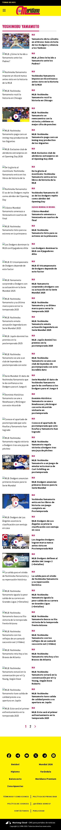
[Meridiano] (28, 10)
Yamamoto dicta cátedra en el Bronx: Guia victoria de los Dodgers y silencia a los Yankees (45, 43)
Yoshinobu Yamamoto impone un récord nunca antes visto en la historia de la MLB (45, 80)
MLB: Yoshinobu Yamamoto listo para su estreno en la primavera (44, 232)
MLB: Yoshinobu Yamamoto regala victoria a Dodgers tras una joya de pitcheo (44, 446)
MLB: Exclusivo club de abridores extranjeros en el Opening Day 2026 (45, 155)
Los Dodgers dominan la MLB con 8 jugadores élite (45, 251)
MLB (33, 34)
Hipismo (15, 771)
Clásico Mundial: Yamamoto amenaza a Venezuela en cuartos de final (45, 216)
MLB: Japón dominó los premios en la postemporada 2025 (44, 342)
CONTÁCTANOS (21, 811)
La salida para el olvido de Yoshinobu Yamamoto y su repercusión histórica (45, 580)
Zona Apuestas (15, 786)
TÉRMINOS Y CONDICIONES (16, 796)
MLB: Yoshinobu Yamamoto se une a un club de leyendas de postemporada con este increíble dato (45, 363)
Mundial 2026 (46, 764)
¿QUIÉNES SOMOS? (42, 804)
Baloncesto (15, 778)
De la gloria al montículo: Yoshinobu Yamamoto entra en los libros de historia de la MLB (44, 176)
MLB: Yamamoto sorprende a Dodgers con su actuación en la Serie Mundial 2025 (45, 288)
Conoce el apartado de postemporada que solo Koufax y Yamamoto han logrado (45, 427)
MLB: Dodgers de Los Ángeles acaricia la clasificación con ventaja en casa (45, 525)
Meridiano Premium (45, 778)
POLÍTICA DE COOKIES (18, 804)
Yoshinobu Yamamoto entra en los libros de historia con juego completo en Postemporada (43, 505)
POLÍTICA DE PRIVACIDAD (45, 796)
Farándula (45, 771)
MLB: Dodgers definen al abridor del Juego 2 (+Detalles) (45, 561)
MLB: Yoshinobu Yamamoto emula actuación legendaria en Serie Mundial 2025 (45, 325)
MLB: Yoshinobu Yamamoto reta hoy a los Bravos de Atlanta (45, 656)
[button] (4, 10)
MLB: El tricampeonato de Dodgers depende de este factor (44, 268)
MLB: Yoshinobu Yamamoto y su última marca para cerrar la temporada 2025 (44, 307)
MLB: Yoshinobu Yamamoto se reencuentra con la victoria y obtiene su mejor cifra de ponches (44, 118)
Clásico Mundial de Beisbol (43, 207)
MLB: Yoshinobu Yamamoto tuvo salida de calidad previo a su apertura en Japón (44, 698)
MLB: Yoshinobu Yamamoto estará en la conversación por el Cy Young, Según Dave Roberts (44, 677)
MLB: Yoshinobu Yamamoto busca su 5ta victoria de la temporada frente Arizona (45, 621)
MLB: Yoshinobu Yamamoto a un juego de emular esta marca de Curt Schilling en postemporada (45, 466)
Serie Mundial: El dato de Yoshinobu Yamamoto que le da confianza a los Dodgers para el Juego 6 (45, 384)
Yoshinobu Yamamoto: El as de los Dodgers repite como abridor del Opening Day (45, 197)
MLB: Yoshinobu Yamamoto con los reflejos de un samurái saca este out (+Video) (44, 639)
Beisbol (15, 764)
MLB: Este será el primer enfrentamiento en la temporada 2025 (44, 715)
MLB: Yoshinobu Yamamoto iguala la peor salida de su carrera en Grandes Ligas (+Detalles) (45, 600)
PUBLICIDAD (39, 811)
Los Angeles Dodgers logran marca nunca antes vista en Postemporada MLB (43, 544)
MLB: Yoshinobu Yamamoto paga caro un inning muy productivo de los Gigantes (45, 138)
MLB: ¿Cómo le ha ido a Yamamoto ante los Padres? (44, 60)
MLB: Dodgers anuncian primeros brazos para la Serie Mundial (44, 484)
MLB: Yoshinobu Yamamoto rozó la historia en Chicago (42, 97)
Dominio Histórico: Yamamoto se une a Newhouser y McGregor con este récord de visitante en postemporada (44, 405)
